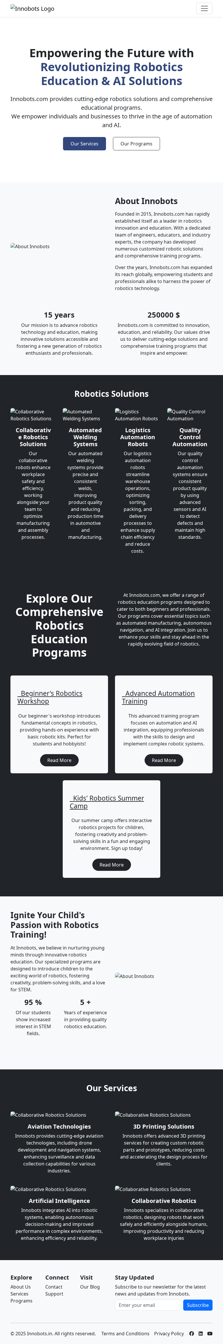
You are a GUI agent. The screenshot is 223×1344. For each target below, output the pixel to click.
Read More (59, 760)
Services (19, 1294)
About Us (20, 1287)
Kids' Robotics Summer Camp (107, 802)
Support (54, 1294)
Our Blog (90, 1287)
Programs (21, 1301)
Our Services (84, 143)
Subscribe (198, 1305)
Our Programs (136, 143)
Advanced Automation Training (158, 697)
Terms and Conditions (125, 1333)
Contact (53, 1287)
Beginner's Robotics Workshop (49, 697)
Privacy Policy (169, 1333)
